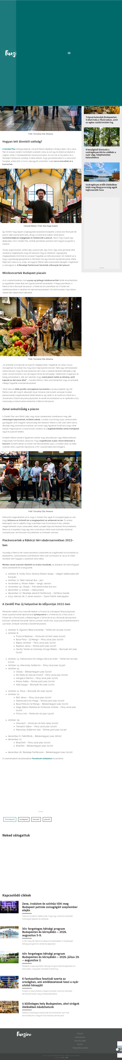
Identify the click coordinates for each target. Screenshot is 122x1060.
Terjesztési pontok (80, 1048)
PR (67, 1058)
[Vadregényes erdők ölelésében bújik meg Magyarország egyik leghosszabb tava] (102, 174)
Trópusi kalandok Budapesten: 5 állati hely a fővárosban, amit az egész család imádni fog (102, 119)
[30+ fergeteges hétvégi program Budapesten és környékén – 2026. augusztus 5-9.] (9, 932)
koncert (36, 819)
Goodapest (10, 819)
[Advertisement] (39, 864)
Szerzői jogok (80, 1041)
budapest (24, 819)
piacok (47, 819)
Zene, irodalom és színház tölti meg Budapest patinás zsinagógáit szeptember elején (50, 906)
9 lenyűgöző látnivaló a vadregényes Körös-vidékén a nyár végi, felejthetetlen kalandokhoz (101, 153)
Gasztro (6, 1003)
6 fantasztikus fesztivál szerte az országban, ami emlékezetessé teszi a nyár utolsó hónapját (50, 981)
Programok (8, 978)
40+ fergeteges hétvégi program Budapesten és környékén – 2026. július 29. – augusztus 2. (50, 956)
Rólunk (80, 1034)
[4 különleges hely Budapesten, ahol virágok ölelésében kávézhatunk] (9, 1007)
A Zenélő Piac (9, 149)
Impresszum (80, 1037)
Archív (80, 1044)
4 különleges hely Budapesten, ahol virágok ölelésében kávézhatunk (50, 1005)
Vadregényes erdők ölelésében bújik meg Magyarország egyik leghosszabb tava (101, 187)
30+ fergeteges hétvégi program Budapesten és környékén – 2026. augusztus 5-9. (44, 932)
